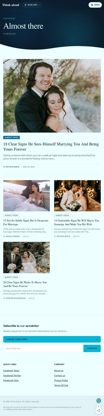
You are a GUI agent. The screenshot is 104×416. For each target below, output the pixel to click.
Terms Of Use (61, 385)
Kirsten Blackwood (16, 298)
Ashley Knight (13, 236)
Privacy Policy (61, 380)
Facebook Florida (12, 375)
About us (58, 370)
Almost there (11, 137)
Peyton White (12, 167)
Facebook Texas (11, 370)
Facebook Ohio (11, 380)
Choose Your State (16, 339)
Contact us (59, 375)
